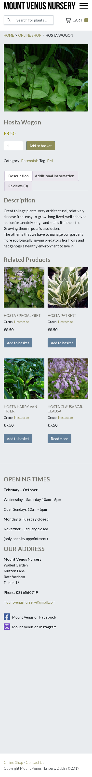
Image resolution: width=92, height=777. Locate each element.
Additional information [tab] (54, 176)
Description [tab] (18, 176)
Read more (59, 438)
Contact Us (35, 762)
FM (50, 160)
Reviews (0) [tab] (18, 186)
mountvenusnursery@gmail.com (29, 602)
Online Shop (13, 762)
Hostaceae (21, 322)
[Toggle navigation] (83, 6)
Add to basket (40, 146)
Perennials (30, 160)
